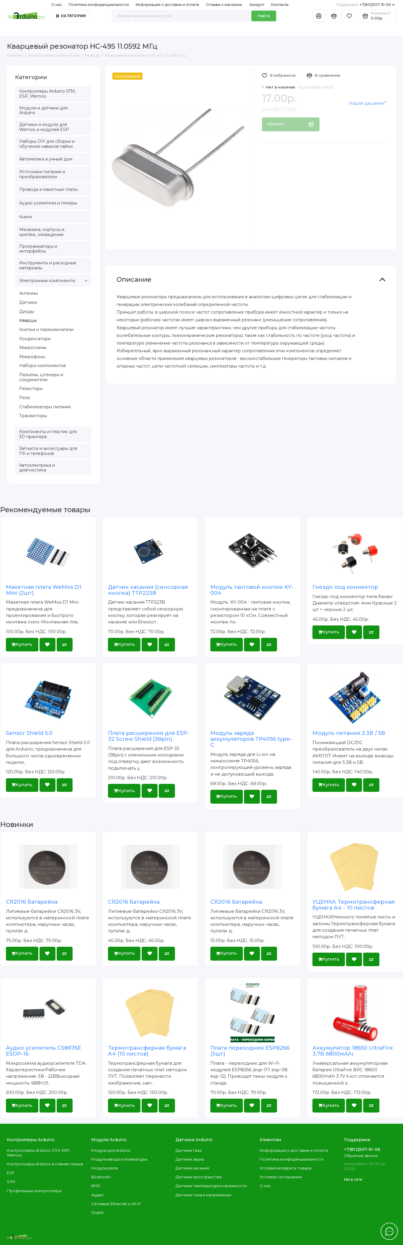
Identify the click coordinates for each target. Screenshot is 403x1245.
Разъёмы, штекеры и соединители (41, 377)
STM (11, 1181)
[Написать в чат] (389, 1231)
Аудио (97, 1194)
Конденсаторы (35, 338)
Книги (25, 216)
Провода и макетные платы (48, 189)
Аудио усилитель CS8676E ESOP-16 (43, 1051)
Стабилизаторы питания (45, 406)
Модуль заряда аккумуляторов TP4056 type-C (251, 739)
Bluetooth (101, 1176)
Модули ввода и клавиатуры (119, 1159)
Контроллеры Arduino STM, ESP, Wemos (47, 94)
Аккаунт (256, 4)
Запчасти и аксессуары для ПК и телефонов (48, 451)
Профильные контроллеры (34, 1190)
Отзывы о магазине (224, 4)
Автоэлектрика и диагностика (37, 468)
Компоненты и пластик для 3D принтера (48, 434)
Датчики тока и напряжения (203, 1194)
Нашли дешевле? (367, 103)
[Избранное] (349, 16)
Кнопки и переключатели (46, 329)
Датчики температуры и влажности (211, 1185)
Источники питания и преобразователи (42, 174)
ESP (10, 1172)
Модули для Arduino (111, 1150)
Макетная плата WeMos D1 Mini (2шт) (43, 590)
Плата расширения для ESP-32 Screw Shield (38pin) (148, 736)
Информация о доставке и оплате (167, 4)
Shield (97, 1212)
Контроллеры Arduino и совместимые (45, 1164)
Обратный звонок (361, 1156)
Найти (264, 15)
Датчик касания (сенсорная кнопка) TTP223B (148, 590)
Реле (24, 397)
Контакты (280, 4)
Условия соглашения (281, 1176)
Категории (73, 16)
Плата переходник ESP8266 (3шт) (249, 1051)
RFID (95, 1185)
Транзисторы (33, 415)
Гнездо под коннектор (345, 587)
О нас (265, 1185)
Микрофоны (32, 356)
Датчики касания (192, 1168)
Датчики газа (189, 1150)
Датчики (28, 302)
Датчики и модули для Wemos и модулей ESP (44, 127)
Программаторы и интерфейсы (38, 249)
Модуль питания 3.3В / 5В (348, 733)
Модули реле (104, 1168)
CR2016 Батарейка (32, 902)
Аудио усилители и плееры (48, 203)
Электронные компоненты (47, 280)
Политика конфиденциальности (99, 4)
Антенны (28, 293)
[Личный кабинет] (319, 16)
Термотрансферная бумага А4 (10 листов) (147, 1051)
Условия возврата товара (286, 1168)
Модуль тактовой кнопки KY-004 (251, 590)
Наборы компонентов (42, 365)
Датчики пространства (199, 1176)
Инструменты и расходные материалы (47, 265)
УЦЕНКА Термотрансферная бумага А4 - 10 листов (353, 905)
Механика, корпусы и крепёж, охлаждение (41, 232)
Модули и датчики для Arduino (43, 110)
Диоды (26, 311)
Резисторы (30, 388)
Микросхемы (33, 347)
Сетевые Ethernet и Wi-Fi (116, 1203)
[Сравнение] (334, 16)
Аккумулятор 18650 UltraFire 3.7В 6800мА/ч (352, 1051)
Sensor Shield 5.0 (29, 733)
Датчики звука (190, 1159)
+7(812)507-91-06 (363, 4)
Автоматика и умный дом (45, 159)
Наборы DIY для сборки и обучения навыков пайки (47, 144)
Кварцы (28, 320)
